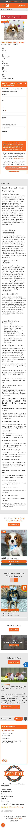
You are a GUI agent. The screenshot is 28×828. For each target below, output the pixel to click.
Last (3, 107)
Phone (4, 117)
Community (5, 684)
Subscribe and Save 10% (16, 1)
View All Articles (14, 662)
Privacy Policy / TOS (18, 158)
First (3, 101)
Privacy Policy (14, 820)
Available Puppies (6, 789)
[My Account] (26, 9)
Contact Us (4, 799)
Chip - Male (6, 557)
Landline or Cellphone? (9, 125)
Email (4, 110)
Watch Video (14, 645)
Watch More (14, 629)
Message (4, 131)
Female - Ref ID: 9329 (8, 614)
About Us (3, 794)
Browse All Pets (14, 524)
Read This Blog (6, 707)
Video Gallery (5, 801)
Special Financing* (6, 791)
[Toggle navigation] (3, 5)
